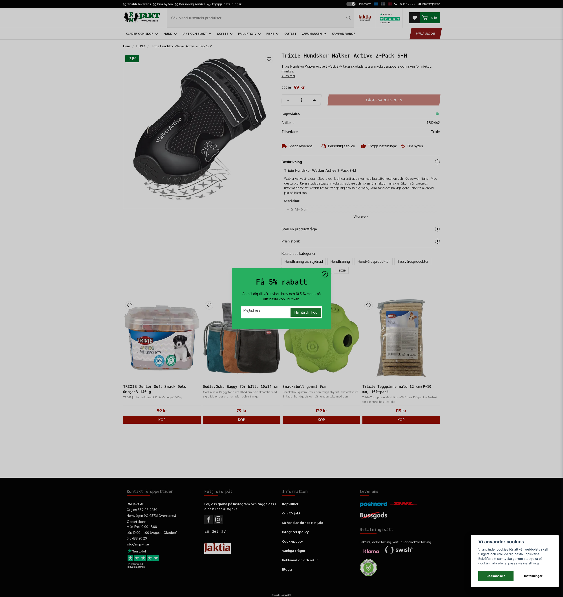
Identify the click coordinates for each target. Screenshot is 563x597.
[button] (325, 274)
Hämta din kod (305, 312)
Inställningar (533, 576)
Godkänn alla (495, 576)
